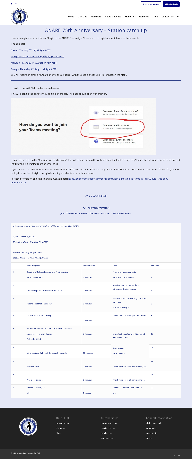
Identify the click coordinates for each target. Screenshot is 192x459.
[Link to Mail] (16, 3)
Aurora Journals (107, 438)
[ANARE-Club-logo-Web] (19, 16)
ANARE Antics (151, 428)
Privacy (149, 438)
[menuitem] (151, 4)
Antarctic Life (151, 433)
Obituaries (60, 428)
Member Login (172, 4)
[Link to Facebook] (12, 3)
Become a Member (151, 4)
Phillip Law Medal (153, 423)
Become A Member (109, 423)
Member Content (108, 428)
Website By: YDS (34, 453)
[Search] (178, 16)
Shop (58, 433)
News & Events (62, 423)
